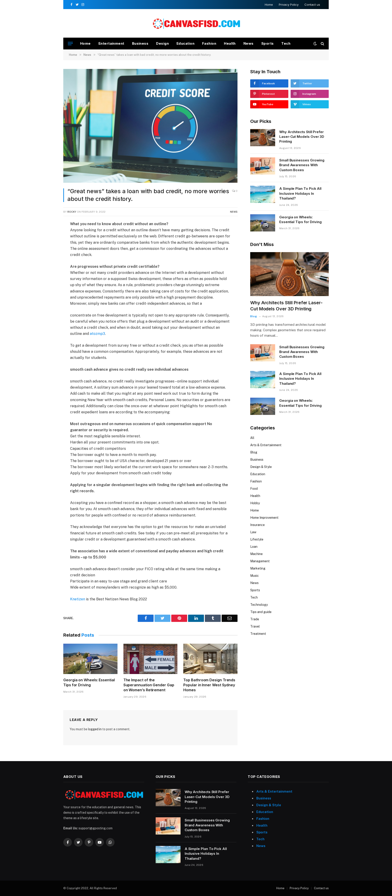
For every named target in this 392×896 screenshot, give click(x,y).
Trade (254, 619)
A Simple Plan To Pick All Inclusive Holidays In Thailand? (300, 193)
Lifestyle (256, 539)
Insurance (257, 525)
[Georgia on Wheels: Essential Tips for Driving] (90, 659)
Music (254, 575)
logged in (95, 729)
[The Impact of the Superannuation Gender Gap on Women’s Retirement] (150, 659)
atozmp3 (97, 333)
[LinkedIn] (47, 256)
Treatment (258, 633)
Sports (267, 43)
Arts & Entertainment (266, 445)
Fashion (209, 43)
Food (254, 488)
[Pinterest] (47, 267)
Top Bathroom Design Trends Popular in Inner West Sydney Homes (209, 685)
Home (269, 4)
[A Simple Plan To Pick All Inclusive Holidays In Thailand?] (262, 194)
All (252, 438)
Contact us (312, 4)
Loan (253, 546)
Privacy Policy (289, 4)
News (248, 43)
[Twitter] (47, 246)
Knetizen (77, 599)
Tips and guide (261, 612)
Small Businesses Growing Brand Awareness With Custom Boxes (301, 165)
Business (140, 43)
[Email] (47, 277)
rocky (71, 211)
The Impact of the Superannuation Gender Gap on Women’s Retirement (148, 685)
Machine (256, 554)
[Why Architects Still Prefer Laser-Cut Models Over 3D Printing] (262, 137)
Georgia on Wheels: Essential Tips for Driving (89, 682)
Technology (259, 604)
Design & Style (261, 467)
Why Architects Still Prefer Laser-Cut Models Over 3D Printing (301, 137)
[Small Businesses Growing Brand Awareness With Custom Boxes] (262, 166)
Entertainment (111, 43)
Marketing (257, 568)
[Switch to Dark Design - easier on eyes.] (315, 43)
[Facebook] (47, 235)
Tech (285, 43)
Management (260, 561)
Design (162, 43)
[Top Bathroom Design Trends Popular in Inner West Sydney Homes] (210, 659)
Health (230, 43)
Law (253, 532)
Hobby (255, 503)
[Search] (322, 44)
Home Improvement (264, 517)
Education (185, 43)
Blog (253, 316)
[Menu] (70, 44)
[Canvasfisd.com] (196, 23)
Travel (255, 626)
